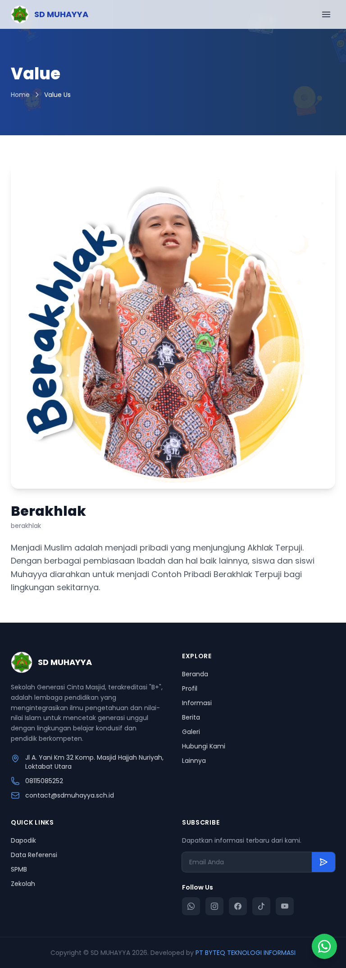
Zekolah (23, 883)
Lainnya (194, 760)
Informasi (197, 702)
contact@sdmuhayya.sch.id (69, 795)
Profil (189, 688)
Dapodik (23, 840)
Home (20, 94)
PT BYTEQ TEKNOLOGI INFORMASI (246, 952)
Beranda (195, 674)
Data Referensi (34, 854)
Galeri (191, 731)
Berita (191, 717)
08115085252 (44, 780)
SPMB (19, 869)
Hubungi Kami (203, 746)
